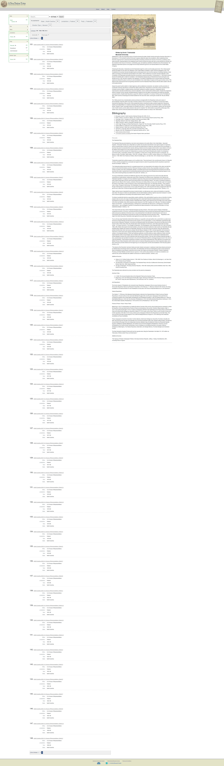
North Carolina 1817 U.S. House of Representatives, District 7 (48, 443)
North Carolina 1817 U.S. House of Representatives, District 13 (49, 399)
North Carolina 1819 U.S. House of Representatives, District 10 (49, 472)
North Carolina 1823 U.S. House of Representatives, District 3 (48, 738)
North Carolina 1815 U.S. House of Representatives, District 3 (48, 280)
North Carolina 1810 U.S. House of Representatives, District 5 (48, 59)
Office (11, 29)
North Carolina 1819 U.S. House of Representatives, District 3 (48, 517)
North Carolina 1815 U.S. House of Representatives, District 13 (49, 251)
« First (31, 38)
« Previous (33, 30)
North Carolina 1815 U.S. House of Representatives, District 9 (48, 354)
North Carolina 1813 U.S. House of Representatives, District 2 (48, 133)
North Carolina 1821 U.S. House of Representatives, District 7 (48, 694)
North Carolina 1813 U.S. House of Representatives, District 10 (49, 89)
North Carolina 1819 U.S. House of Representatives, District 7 (48, 561)
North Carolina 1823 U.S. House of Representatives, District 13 (49, 723)
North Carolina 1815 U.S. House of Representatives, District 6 (48, 310)
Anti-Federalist (13, 50)
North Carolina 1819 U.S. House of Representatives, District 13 (49, 502)
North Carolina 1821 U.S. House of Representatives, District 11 (49, 620)
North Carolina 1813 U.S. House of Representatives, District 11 (49, 103)
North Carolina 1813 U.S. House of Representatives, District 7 (48, 177)
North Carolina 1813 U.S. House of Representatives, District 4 (48, 162)
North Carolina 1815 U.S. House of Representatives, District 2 (48, 266)
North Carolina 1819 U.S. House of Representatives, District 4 (48, 531)
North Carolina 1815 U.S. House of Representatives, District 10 (49, 221)
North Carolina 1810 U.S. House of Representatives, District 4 (48, 44)
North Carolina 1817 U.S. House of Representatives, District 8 (48, 458)
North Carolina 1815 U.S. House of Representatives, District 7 (48, 325)
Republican (13, 48)
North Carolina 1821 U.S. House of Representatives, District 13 (49, 635)
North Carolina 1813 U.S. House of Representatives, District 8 (48, 192)
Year (11, 26)
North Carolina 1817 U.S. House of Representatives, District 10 (49, 384)
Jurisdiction (12, 32)
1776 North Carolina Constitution (123, 133)
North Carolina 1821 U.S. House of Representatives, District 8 (48, 708)
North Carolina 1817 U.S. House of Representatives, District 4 (48, 413)
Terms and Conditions (126, 760)
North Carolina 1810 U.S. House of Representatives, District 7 (48, 74)
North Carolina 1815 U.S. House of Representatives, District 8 (48, 339)
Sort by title (34, 35)
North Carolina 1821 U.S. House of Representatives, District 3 (48, 649)
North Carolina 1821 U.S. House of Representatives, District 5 (48, 679)
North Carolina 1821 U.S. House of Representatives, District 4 (48, 664)
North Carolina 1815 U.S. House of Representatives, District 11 (49, 236)
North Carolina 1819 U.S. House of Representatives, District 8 (48, 576)
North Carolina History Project (123, 131)
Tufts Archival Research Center (113, 760)
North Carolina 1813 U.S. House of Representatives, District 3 (48, 148)
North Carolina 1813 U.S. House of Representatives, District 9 (48, 207)
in (49, 16)
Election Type (13, 55)
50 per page (45, 35)
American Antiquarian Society (99, 760)
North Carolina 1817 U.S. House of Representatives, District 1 (48, 369)
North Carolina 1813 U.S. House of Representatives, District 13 (49, 118)
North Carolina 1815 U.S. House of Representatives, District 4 (48, 295)
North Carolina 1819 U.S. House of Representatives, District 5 (48, 546)
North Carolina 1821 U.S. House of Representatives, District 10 (49, 605)
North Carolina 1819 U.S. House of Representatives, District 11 (49, 487)
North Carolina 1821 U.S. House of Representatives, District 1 (48, 590)
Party (11, 41)
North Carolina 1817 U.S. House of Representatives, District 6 (48, 428)
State (11, 16)
